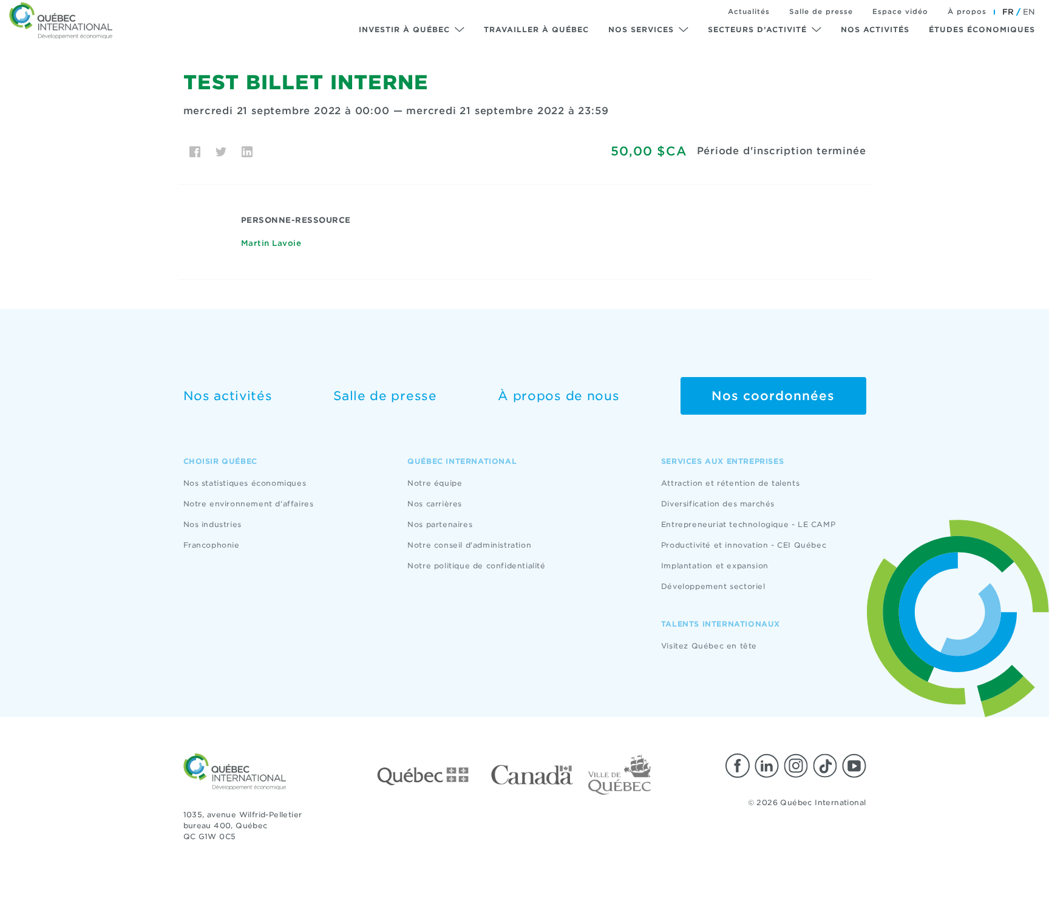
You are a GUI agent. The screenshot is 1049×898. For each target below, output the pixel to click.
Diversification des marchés (718, 503)
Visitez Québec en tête (709, 645)
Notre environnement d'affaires (248, 503)
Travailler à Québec (536, 29)
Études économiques (982, 29)
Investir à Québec (404, 29)
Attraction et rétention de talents (730, 483)
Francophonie (211, 544)
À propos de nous (558, 396)
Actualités (749, 11)
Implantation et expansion (715, 565)
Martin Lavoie (271, 243)
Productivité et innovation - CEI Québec (743, 544)
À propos (967, 11)
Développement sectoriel (713, 586)
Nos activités (875, 29)
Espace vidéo (900, 11)
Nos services (641, 29)
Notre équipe (434, 483)
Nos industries (212, 524)
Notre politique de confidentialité (476, 565)
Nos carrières (434, 503)
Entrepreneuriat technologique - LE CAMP (748, 524)
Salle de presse (821, 11)
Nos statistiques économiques (245, 483)
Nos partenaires (439, 524)
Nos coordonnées (773, 396)
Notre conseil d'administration (469, 544)
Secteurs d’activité (757, 29)
